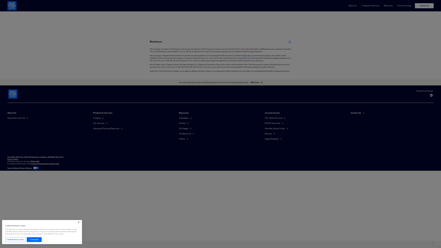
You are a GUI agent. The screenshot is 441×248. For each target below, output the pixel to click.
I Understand (34, 239)
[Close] (78, 222)
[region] (42, 232)
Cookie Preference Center (15, 239)
